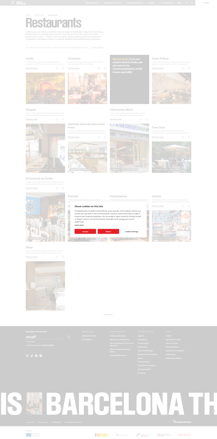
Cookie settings (131, 231)
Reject (108, 231)
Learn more (79, 225)
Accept (85, 231)
